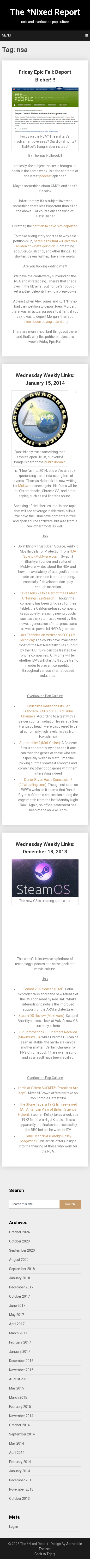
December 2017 (21, 1287)
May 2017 (16, 1315)
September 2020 (22, 1250)
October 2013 (19, 1498)
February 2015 (20, 1407)
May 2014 (16, 1443)
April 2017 (16, 1324)
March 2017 (18, 1333)
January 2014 (19, 1471)
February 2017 (20, 1342)
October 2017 (19, 1296)
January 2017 (19, 1351)
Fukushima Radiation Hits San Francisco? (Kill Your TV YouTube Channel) (47, 711)
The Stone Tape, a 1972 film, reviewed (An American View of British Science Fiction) (47, 1109)
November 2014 (21, 1416)
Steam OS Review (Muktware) (41, 1016)
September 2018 (22, 1269)
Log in (13, 1527)
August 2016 (19, 1379)
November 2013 (21, 1489)
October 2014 (19, 1425)
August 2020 (19, 1260)
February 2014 (20, 1462)
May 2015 (16, 1388)
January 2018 (19, 1278)
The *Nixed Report (45, 12)
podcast (45, 176)
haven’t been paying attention (44, 322)
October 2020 (19, 1241)
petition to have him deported (55, 226)
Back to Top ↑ (45, 1554)
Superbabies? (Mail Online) (39, 743)
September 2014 (22, 1434)
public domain (55, 462)
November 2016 (21, 1370)
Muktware (26, 486)
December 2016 (21, 1361)
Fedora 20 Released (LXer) (44, 989)
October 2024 (19, 1232)
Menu (6, 35)
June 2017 (17, 1306)
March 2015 (18, 1397)
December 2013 (21, 1480)
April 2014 (16, 1453)
